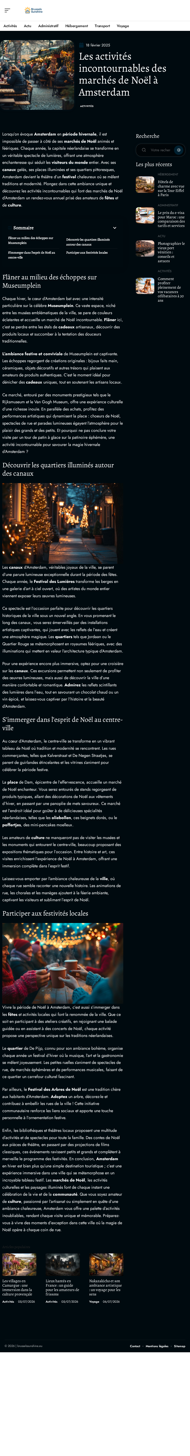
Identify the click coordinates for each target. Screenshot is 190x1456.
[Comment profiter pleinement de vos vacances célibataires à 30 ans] (145, 286)
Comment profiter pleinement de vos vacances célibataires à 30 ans (171, 289)
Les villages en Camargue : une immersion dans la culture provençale (17, 1287)
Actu (161, 236)
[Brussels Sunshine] (33, 10)
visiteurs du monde (70, 162)
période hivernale (79, 134)
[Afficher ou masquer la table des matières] (75, 228)
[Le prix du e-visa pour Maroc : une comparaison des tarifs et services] (145, 215)
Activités (86, 106)
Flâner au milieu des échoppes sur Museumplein (30, 240)
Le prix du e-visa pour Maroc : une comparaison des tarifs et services (171, 219)
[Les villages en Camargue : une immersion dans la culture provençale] (19, 1264)
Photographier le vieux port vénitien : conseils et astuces (171, 252)
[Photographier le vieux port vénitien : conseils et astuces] (145, 248)
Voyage (94, 1301)
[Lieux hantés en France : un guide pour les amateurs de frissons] (63, 1264)
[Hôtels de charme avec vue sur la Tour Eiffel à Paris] (145, 184)
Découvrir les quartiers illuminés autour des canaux (88, 242)
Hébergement (168, 174)
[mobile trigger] (9, 10)
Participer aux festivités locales (87, 252)
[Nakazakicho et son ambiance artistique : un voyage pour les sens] (106, 1264)
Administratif (168, 205)
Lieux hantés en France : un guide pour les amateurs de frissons (62, 1287)
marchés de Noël (80, 141)
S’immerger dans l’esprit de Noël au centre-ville (31, 255)
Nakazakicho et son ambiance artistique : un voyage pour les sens (105, 1287)
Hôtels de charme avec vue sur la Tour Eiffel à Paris (171, 188)
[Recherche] (182, 10)
